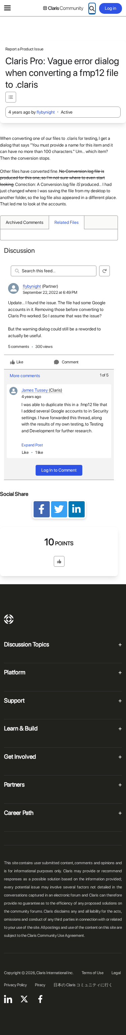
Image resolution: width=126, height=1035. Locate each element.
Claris (8, 619)
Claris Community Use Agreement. (56, 935)
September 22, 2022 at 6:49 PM (50, 292)
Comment (70, 362)
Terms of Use (92, 972)
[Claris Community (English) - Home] (63, 8)
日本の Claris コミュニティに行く (83, 985)
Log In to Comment (59, 470)
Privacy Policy (15, 985)
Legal (116, 972)
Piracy (40, 985)
